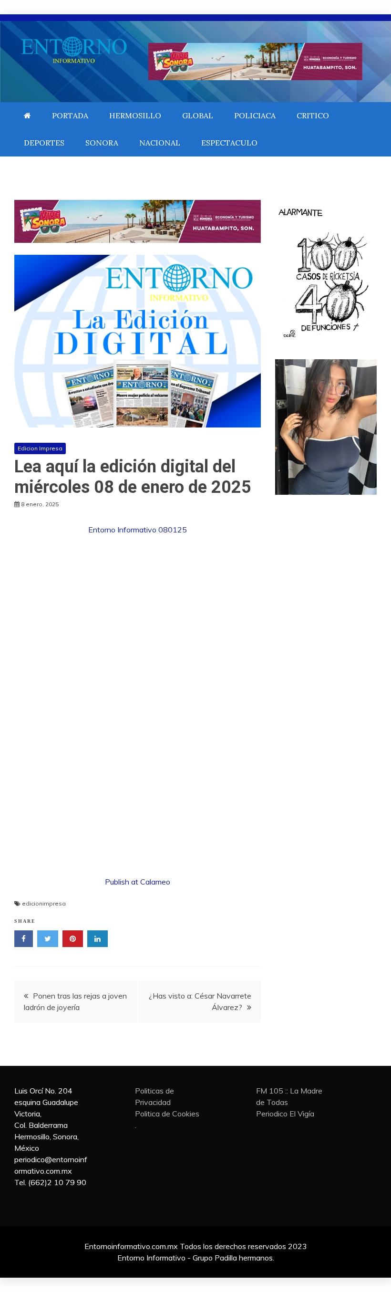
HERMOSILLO (135, 115)
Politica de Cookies (167, 1113)
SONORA (101, 142)
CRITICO (313, 115)
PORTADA (70, 115)
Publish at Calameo (137, 881)
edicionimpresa (44, 903)
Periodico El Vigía (285, 1113)
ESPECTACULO (229, 142)
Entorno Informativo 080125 (137, 529)
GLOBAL (197, 115)
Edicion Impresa (40, 448)
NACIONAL (159, 142)
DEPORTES (44, 142)
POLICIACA (255, 115)
